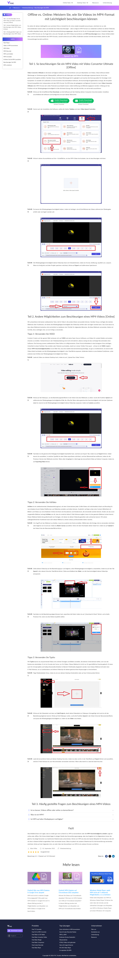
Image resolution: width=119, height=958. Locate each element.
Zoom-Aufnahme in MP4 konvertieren (69, 929)
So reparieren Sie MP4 (65, 950)
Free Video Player (36, 947)
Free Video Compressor (38, 942)
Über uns (93, 929)
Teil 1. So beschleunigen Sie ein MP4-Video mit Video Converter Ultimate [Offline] (12, 20)
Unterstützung (107, 2)
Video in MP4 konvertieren (10, 45)
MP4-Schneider (7, 56)
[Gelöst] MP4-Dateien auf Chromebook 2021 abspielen (69, 891)
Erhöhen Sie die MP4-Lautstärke (12, 59)
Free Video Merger (37, 940)
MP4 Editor (6, 48)
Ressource (95, 2)
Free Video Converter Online (39, 937)
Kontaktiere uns (95, 932)
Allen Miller (33, 848)
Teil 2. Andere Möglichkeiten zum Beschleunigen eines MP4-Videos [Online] (12, 27)
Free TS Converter (36, 929)
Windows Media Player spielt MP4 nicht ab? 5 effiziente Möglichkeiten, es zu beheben (100, 893)
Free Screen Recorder (37, 945)
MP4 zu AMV (63, 934)
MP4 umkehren (7, 65)
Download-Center (16, 930)
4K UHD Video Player (65, 947)
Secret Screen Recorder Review (67, 932)
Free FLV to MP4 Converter (39, 932)
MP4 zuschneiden (8, 54)
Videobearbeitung (27, 7)
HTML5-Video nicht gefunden (67, 942)
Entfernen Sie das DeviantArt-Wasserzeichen (67, 939)
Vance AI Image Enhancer (66, 945)
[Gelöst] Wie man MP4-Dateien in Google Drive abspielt (39, 891)
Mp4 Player (6, 42)
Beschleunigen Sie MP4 (9, 62)
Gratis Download (61, 101)
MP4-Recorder (7, 51)
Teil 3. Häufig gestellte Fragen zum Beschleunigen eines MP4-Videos (12, 33)
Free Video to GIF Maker (38, 934)
